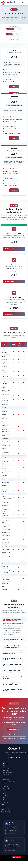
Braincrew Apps (16, 857)
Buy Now (14, 86)
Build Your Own (17, 34)
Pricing (5, 797)
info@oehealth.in (11, 850)
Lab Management (7, 768)
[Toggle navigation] (25, 2)
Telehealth (6, 774)
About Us (5, 795)
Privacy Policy (4, 807)
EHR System (6, 766)
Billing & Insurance (7, 772)
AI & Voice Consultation (9, 781)
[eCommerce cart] (22, 2)
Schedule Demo (14, 729)
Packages (9, 34)
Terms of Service (5, 809)
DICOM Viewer (6, 784)
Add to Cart (10, 249)
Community (10, 28)
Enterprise (18, 28)
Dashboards (6, 779)
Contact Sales (15, 734)
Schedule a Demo (15, 757)
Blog (4, 800)
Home (4, 793)
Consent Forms (7, 786)
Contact (5, 802)
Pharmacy (5, 770)
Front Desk (6, 788)
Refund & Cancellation (6, 811)
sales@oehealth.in (11, 833)
